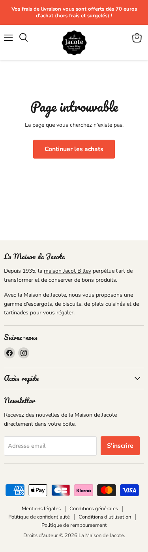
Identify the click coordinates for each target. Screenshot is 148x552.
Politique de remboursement (74, 525)
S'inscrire (120, 445)
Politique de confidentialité (39, 517)
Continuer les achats (74, 149)
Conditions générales (93, 508)
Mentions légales (41, 508)
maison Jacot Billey (67, 271)
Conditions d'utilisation (105, 517)
